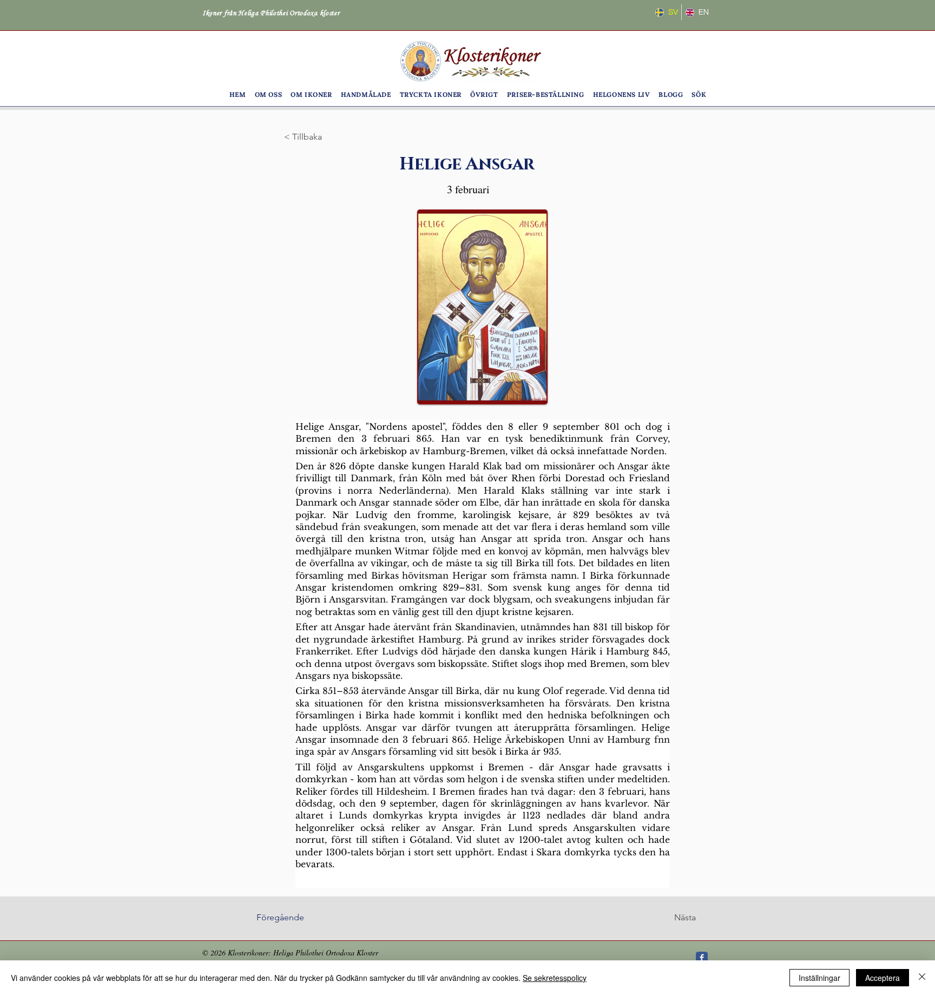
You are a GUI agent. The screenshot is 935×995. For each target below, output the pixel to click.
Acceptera (882, 977)
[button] (268, 94)
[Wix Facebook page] (702, 958)
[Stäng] (922, 977)
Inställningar (819, 977)
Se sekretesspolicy (555, 977)
